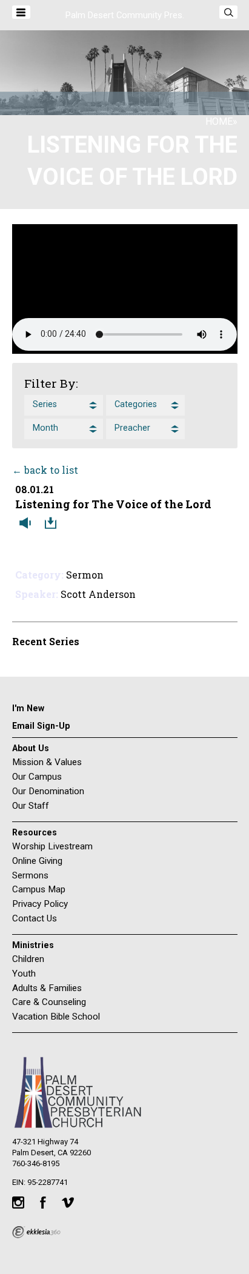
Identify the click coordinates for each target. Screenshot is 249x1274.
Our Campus (37, 776)
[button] (63, 405)
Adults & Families (47, 988)
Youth (24, 973)
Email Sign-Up (41, 726)
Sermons (30, 875)
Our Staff (30, 805)
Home (219, 121)
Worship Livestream (52, 846)
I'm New (28, 708)
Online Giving (37, 860)
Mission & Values (47, 762)
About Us (30, 748)
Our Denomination (48, 791)
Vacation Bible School (56, 1016)
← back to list (45, 469)
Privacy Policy (40, 903)
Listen (27, 523)
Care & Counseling (49, 1002)
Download (53, 523)
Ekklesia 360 (36, 1232)
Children (28, 959)
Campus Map (38, 889)
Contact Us (34, 918)
